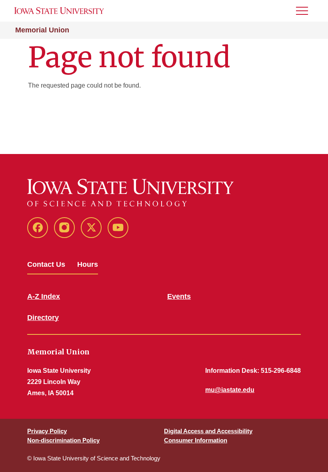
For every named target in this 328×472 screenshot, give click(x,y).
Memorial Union (42, 30)
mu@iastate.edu (229, 389)
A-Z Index (43, 296)
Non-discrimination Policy (63, 440)
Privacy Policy (47, 431)
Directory (43, 318)
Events (179, 296)
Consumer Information (195, 440)
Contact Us (46, 264)
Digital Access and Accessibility (208, 431)
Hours (87, 264)
